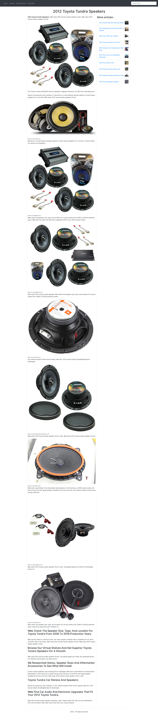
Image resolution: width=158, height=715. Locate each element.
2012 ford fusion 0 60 (106, 63)
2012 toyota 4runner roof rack (109, 42)
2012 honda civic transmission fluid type (111, 49)
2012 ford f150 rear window (108, 36)
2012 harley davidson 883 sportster (111, 75)
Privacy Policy (21, 3)
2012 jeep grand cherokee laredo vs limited (111, 29)
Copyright (30, 3)
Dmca (6, 3)
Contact (12, 3)
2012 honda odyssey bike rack (109, 69)
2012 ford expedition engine (109, 82)
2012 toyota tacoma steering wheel (111, 23)
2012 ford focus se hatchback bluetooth (109, 56)
